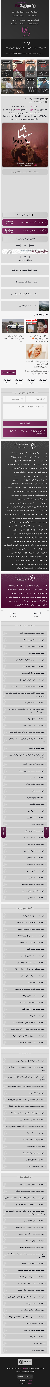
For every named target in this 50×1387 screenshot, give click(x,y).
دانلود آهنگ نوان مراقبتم (36, 1240)
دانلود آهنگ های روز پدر (36, 897)
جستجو (26, 36)
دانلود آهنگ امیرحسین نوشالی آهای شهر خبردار (27, 732)
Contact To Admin (25, 1376)
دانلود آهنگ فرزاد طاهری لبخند (34, 915)
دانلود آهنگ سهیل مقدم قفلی (34, 666)
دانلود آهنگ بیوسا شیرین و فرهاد (32, 771)
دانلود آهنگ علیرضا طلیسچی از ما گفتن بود (29, 1022)
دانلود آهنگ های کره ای (36, 857)
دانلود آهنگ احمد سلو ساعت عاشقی (32, 1270)
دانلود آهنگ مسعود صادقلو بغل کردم (31, 1204)
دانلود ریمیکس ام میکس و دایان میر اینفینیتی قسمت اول (27, 756)
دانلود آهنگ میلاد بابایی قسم (34, 1263)
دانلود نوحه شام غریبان (37, 1093)
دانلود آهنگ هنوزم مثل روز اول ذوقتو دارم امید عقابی (27, 740)
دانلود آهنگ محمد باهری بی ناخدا (33, 633)
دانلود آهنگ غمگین (38, 777)
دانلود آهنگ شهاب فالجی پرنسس (32, 646)
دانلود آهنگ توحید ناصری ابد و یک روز (31, 922)
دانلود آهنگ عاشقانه (37, 804)
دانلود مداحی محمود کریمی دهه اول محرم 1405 (27, 1106)
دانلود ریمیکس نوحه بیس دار (34, 1139)
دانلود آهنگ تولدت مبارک (36, 784)
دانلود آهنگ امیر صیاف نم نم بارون (32, 1283)
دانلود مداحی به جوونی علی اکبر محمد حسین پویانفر (26, 1126)
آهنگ (31, 102)
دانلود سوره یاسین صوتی (36, 1166)
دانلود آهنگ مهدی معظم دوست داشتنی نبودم (27, 1316)
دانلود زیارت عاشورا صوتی (36, 1159)
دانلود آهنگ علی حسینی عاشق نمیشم (31, 1227)
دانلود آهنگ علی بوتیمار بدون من (33, 679)
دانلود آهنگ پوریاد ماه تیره (35, 1330)
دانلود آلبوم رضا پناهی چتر (35, 1323)
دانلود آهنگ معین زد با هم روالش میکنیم (29, 1035)
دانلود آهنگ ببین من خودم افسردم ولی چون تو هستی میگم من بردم (27, 710)
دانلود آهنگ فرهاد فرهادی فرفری (33, 1247)
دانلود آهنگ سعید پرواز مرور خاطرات (32, 936)
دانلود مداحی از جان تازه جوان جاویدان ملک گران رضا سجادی (26, 1078)
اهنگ (17, 109)
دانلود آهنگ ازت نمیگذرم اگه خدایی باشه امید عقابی (25, 1198)
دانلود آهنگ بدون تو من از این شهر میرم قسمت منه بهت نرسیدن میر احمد (25, 1212)
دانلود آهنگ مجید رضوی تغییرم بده (32, 1042)
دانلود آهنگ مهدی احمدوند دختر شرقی (31, 660)
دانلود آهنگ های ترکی (37, 811)
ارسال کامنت (25, 423)
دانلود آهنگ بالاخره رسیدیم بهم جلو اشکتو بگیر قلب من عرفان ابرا (25, 694)
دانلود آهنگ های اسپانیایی (35, 851)
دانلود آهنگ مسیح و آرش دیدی (33, 975)
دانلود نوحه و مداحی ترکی (36, 1133)
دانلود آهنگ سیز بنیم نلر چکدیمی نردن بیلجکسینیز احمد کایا (26, 1255)
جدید (26, 106)
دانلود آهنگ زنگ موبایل (36, 817)
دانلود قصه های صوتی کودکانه (33, 891)
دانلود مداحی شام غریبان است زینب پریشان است (27, 1086)
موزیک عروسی (40, 1343)
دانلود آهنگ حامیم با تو (36, 949)
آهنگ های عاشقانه (7, 381)
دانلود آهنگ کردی (39, 791)
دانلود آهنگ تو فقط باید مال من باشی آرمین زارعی (26, 1296)
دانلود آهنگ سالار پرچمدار (36, 1303)
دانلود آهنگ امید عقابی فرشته (34, 996)
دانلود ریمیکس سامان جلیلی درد (33, 1310)
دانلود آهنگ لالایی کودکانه (35, 831)
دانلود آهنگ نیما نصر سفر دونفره (33, 942)
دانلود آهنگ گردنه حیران (36, 653)
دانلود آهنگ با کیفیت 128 (31, 230)
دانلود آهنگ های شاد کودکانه (34, 884)
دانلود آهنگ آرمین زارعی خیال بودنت (32, 1290)
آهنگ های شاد (43, 381)
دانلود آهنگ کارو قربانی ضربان (34, 673)
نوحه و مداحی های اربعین (36, 1146)
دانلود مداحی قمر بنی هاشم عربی (33, 1119)
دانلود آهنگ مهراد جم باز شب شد (33, 1002)
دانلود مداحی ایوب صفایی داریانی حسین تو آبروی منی (26, 1069)
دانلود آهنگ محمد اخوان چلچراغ (33, 956)
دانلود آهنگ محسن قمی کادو (34, 702)
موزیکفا (25, 5)
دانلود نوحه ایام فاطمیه (36, 797)
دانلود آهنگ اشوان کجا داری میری (32, 1234)
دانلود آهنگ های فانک (37, 1015)
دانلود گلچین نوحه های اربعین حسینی (31, 1060)
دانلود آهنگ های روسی (36, 864)
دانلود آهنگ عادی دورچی (36, 718)
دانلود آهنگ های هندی (36, 871)
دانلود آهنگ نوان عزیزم (37, 982)
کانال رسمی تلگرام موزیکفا (25, 239)
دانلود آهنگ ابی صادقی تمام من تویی (31, 962)
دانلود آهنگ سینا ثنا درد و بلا (33, 98)
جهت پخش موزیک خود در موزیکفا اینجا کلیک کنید (25, 53)
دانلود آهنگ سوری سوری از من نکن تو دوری (28, 686)
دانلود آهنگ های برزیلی (36, 877)
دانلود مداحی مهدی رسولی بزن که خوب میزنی (28, 1029)
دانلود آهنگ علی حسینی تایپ (34, 725)
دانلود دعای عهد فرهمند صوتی (34, 1153)
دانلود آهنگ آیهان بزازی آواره (34, 764)
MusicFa (23, 43)
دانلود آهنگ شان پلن (37, 748)
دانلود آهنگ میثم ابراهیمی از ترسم (32, 929)
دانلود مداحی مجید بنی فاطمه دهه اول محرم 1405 (26, 1099)
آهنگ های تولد (31, 381)
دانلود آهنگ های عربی (37, 844)
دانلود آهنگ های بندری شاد (35, 837)
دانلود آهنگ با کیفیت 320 (31, 222)
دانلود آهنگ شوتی (38, 824)
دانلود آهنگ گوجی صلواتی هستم (32, 1276)
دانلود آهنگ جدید (39, 1350)
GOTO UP (27, 1362)
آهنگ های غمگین (19, 381)
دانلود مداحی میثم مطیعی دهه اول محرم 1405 (28, 1113)
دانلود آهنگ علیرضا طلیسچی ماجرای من (30, 989)
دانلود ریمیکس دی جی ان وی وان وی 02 (30, 969)
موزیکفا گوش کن (8, 372)
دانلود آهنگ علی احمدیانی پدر (34, 1220)
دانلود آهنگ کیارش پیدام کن (34, 640)
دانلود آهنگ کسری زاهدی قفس (33, 1009)
